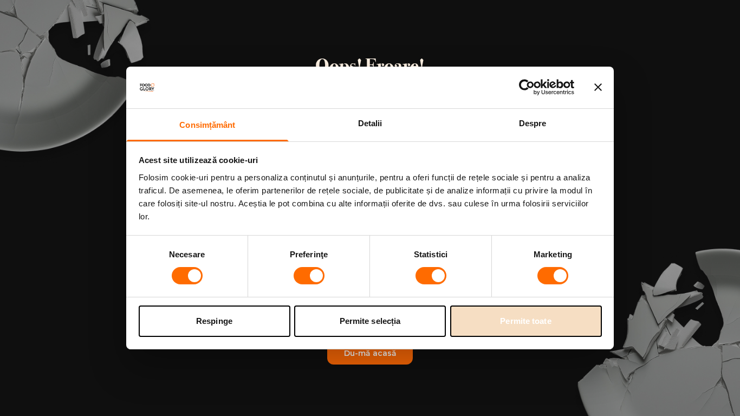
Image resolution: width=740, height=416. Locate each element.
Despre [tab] (533, 123)
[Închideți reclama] (598, 87)
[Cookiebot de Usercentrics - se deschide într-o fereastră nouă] (526, 87)
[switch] (309, 275)
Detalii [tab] (370, 123)
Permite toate (525, 321)
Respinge (214, 321)
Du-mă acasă (370, 353)
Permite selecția (370, 321)
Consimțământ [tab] (207, 124)
